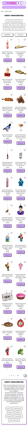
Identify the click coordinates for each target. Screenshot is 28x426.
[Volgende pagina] (25, 375)
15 (17, 375)
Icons (8, 21)
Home (2, 11)
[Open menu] (4, 3)
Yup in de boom (19, 29)
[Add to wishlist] (11, 39)
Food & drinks (17, 21)
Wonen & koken (8, 11)
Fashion (6, 25)
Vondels (21, 25)
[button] (7, 34)
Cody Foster (7, 29)
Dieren (14, 25)
